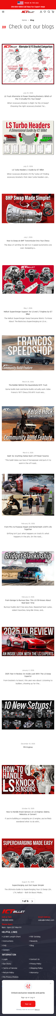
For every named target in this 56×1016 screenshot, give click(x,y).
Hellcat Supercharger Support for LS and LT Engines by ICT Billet (28, 289)
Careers (6, 950)
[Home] (28, 12)
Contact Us (35, 959)
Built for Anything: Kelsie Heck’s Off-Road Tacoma (28, 432)
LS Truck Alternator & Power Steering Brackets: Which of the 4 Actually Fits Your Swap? (28, 73)
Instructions (8, 941)
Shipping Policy (36, 968)
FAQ (4, 945)
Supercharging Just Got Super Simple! (28, 861)
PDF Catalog (35, 936)
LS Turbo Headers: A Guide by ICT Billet (28, 145)
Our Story (7, 963)
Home (24, 20)
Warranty (34, 972)
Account (41, 12)
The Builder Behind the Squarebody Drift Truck (28, 361)
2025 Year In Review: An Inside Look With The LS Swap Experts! (28, 651)
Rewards (34, 941)
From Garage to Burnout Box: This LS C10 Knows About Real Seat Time (28, 577)
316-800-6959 (7, 920)
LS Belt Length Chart (12, 936)
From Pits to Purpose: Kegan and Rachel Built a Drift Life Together (28, 504)
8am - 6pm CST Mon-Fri (11, 927)
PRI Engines (28, 720)
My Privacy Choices (10, 977)
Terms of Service (10, 968)
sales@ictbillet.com (46, 920)
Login (5, 959)
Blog (32, 945)
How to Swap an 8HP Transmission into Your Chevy (28, 216)
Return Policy (8, 972)
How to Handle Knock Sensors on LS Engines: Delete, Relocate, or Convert (28, 789)
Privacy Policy (35, 963)
